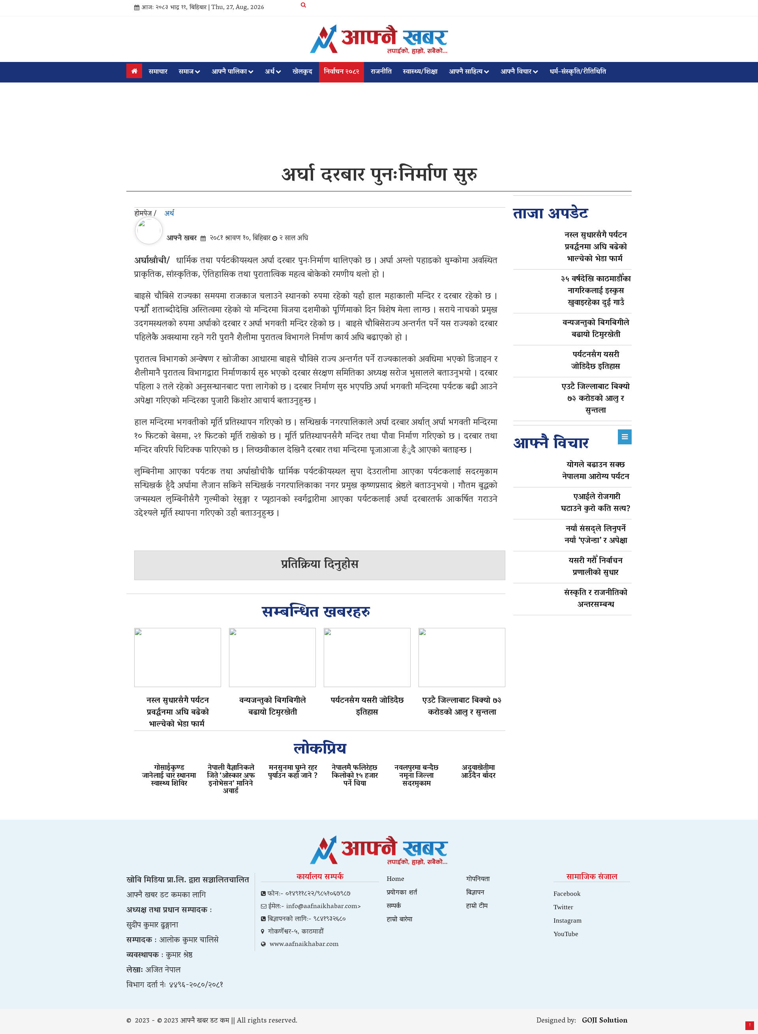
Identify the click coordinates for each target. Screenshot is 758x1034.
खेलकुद (302, 72)
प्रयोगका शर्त (402, 893)
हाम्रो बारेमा (400, 920)
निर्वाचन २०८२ (341, 72)
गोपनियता (478, 879)
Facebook (567, 893)
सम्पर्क (394, 906)
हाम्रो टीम (477, 906)
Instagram (567, 920)
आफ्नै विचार (516, 72)
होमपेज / (145, 214)
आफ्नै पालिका (229, 72)
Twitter (563, 906)
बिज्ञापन (475, 893)
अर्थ (269, 72)
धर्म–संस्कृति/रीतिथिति (578, 72)
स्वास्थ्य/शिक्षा (420, 72)
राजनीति (381, 72)
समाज (186, 72)
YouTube (565, 933)
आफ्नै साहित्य (465, 72)
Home (395, 879)
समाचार (158, 72)
